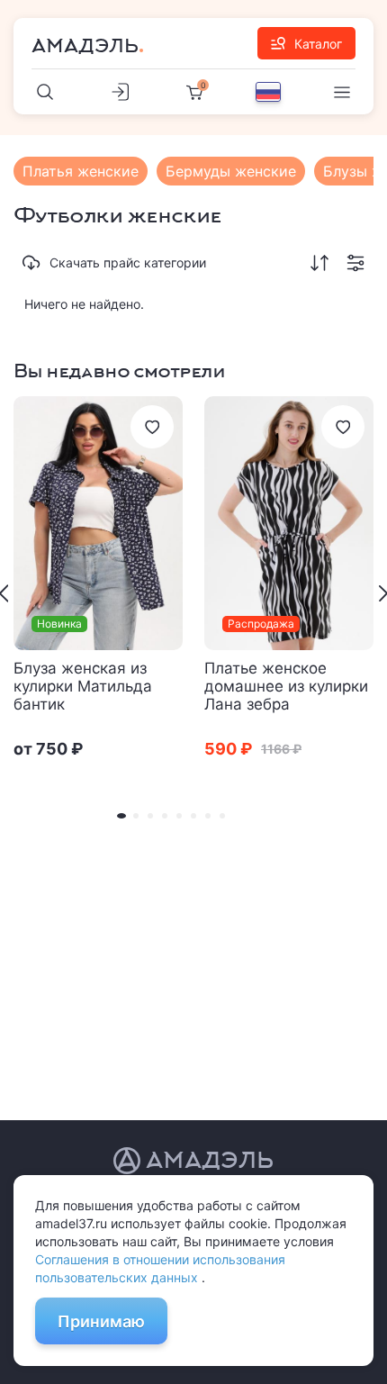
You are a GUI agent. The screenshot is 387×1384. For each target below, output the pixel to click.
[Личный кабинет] (119, 91)
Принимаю (101, 1321)
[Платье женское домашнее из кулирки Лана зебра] (289, 523)
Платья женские (80, 171)
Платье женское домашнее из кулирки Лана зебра (286, 686)
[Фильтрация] (356, 263)
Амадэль (85, 46)
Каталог (318, 43)
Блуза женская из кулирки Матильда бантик (83, 686)
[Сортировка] (320, 263)
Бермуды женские (231, 171)
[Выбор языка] (268, 92)
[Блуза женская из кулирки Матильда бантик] (98, 523)
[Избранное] (152, 426)
